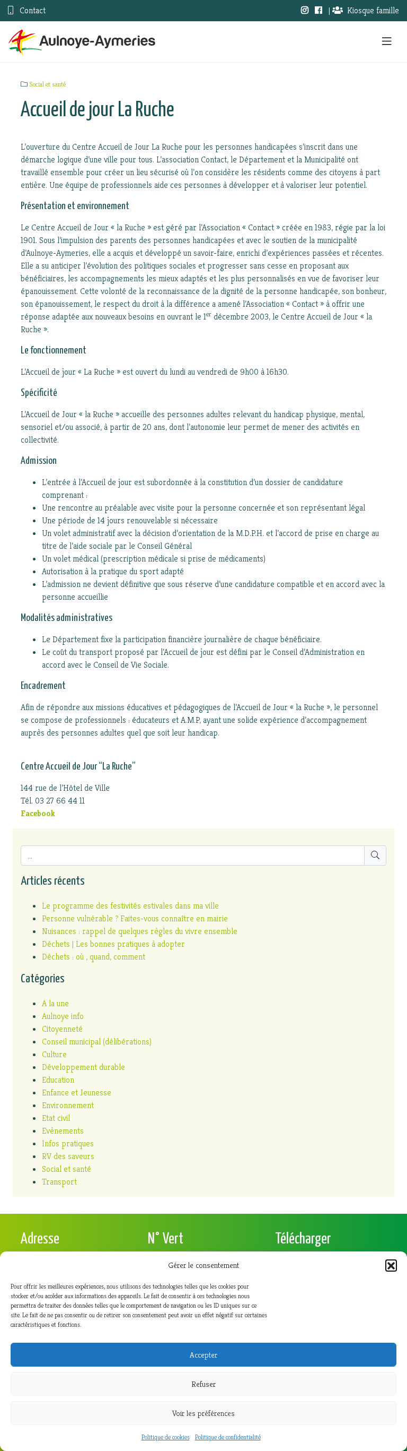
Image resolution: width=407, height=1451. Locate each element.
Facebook (38, 813)
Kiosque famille (373, 10)
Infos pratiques (68, 1143)
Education (58, 1079)
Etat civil (56, 1118)
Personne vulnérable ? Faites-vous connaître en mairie (135, 918)
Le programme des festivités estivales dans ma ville (130, 905)
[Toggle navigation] (387, 41)
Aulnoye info (63, 1016)
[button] (391, 1265)
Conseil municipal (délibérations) (97, 1041)
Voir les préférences (203, 1413)
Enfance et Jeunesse (76, 1092)
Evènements (63, 1130)
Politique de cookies (165, 1437)
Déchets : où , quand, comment (93, 956)
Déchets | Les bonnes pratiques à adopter (113, 943)
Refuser (203, 1384)
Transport (59, 1181)
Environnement (68, 1105)
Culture (54, 1054)
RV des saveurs (68, 1156)
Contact (31, 10)
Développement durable (83, 1067)
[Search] (375, 855)
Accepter (203, 1355)
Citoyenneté (62, 1028)
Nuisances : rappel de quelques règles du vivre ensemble (139, 931)
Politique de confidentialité (228, 1437)
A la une (55, 1003)
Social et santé (47, 84)
